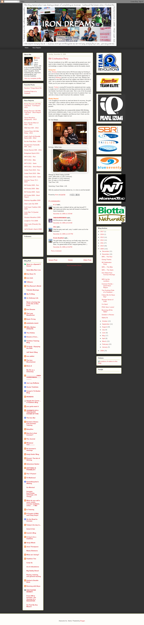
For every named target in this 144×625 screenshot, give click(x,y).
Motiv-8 (29, 366)
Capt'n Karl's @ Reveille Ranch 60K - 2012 (32, 137)
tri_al (55, 204)
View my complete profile (32, 78)
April (104, 338)
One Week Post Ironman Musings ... (108, 274)
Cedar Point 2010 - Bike (32, 173)
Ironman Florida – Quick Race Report (108, 285)
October (105, 321)
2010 (102, 246)
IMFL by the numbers (106, 280)
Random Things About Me (33, 88)
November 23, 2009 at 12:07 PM (63, 234)
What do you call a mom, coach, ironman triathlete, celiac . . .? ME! (33, 503)
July (103, 330)
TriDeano (29, 282)
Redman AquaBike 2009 (32, 200)
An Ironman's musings (31, 449)
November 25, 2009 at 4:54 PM (62, 247)
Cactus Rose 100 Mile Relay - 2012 (31, 132)
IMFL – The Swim (107, 270)
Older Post (87, 260)
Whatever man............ (30, 443)
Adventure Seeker (32, 464)
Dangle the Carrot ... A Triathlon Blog (33, 401)
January (105, 347)
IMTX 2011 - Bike (30, 160)
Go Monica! (30, 487)
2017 (102, 231)
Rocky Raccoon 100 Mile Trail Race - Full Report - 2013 (32, 105)
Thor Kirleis (30, 333)
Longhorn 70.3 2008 (31, 221)
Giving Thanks (106, 259)
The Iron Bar (30, 418)
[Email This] (71, 195)
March (104, 341)
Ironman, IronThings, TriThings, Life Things (31, 494)
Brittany (54, 72)
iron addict (30, 356)
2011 (102, 243)
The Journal (30, 439)
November (106, 254)
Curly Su (29, 563)
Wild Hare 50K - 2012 (31, 128)
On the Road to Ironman (31, 520)
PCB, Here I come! (108, 307)
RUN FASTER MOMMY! (31, 591)
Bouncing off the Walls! (107, 311)
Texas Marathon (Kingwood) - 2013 (30, 118)
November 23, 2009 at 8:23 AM (62, 223)
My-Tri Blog (30, 294)
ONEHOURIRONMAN (60, 217)
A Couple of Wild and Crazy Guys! (32, 514)
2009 (102, 249)
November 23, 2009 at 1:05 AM (62, 213)
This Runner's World (33, 286)
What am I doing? (32, 555)
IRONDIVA (30, 397)
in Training (30, 509)
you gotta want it (32, 406)
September (106, 324)
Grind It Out (30, 529)
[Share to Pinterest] (79, 195)
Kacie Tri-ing (31, 319)
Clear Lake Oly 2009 (31, 204)
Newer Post (52, 260)
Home (26, 48)
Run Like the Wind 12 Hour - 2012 (31, 123)
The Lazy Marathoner (30, 314)
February (105, 344)
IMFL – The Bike (107, 267)
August (104, 327)
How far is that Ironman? (31, 434)
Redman (58, 77)
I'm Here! (105, 304)
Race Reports (37, 48)
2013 (102, 237)
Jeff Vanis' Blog (32, 352)
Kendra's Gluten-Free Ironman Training (32, 423)
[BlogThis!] (73, 195)
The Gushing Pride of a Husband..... (108, 291)
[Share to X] (75, 195)
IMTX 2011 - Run (30, 156)
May (103, 335)
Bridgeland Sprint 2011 (31, 153)
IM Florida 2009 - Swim (32, 192)
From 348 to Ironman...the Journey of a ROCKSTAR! (31, 598)
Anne (38, 58)
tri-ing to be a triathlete (31, 537)
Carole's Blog (31, 533)
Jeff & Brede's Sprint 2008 (33, 229)
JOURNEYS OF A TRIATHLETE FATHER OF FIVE (32, 412)
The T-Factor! (31, 474)
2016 (102, 234)
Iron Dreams (30, 309)
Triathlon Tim (31, 559)
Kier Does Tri (31, 274)
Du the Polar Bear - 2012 (32, 141)
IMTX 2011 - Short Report (32, 166)
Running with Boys (33, 586)
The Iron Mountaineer (31, 361)
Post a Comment (56, 251)
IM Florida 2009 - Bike (31, 188)
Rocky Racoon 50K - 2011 (33, 150)
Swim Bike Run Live (33, 270)
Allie (54, 227)
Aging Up (105, 317)
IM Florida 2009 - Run (31, 185)
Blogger (82, 621)
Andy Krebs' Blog (32, 454)
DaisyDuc (29, 429)
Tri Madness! (31, 478)
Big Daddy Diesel (32, 571)
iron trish (29, 278)
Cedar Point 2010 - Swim (32, 177)
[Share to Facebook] (77, 195)
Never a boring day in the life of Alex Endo (33, 303)
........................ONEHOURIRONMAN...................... (33, 377)
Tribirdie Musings (32, 290)
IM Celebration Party (107, 263)
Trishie (56, 87)
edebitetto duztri (32, 323)
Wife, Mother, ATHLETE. (31, 328)
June (104, 333)
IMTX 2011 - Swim (30, 163)
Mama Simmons (32, 551)
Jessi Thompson (32, 546)
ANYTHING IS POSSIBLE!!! (31, 469)
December (106, 251)
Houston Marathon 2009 (32, 217)
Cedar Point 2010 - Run (32, 170)
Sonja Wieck (30, 542)
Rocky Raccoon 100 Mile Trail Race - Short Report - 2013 (32, 112)
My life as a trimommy (30, 370)
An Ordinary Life (32, 298)
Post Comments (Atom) (74, 265)
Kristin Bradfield (58, 238)
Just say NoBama (32, 383)
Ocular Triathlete (32, 387)
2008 (102, 350)
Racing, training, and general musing (33, 575)
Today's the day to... (33, 525)
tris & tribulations (32, 567)
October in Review (108, 315)
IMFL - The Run (107, 257)
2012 (102, 240)
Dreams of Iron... (32, 337)
